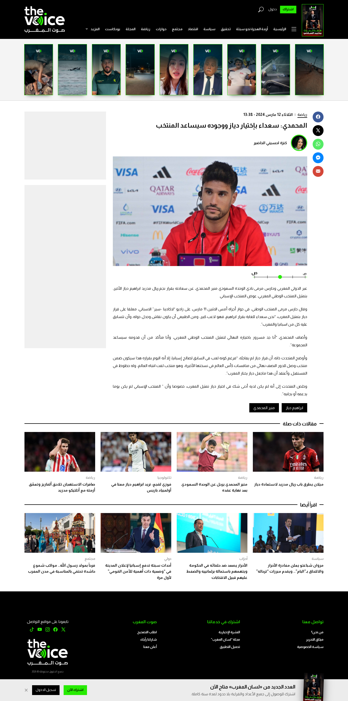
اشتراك (288, 9)
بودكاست (112, 29)
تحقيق (226, 29)
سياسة (209, 29)
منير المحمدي (264, 408)
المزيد (95, 29)
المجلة (130, 29)
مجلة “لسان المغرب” (225, 639)
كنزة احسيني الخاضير (270, 143)
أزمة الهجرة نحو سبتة (252, 29)
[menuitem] (279, 29)
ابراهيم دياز (294, 408)
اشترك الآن (75, 690)
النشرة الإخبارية (229, 632)
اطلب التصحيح (147, 632)
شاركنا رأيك (148, 639)
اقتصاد (193, 29)
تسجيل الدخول (46, 690)
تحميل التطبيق (230, 647)
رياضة (145, 29)
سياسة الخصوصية (310, 647)
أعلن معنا (150, 647)
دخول (272, 9)
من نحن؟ (317, 632)
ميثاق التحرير (315, 639)
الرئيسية (279, 29)
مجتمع (177, 29)
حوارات (161, 29)
